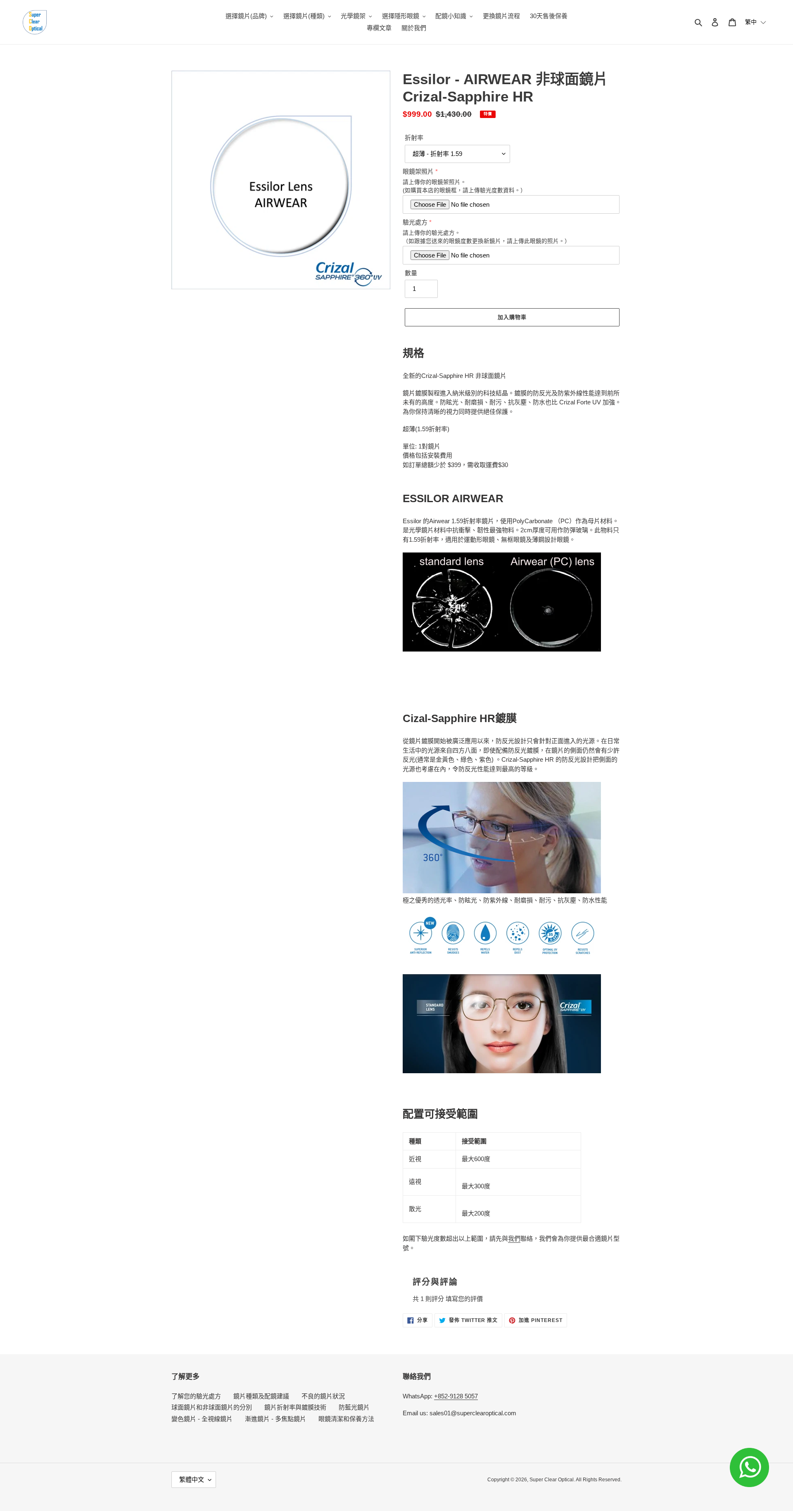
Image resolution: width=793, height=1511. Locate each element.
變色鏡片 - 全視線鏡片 (202, 1418)
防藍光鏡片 (354, 1407)
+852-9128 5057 (456, 1396)
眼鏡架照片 (418, 171)
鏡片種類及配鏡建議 (261, 1396)
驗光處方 (415, 222)
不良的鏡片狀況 (323, 1396)
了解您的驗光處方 (196, 1396)
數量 (411, 272)
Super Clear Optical (551, 1480)
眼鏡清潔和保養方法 (346, 1418)
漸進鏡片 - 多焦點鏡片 (275, 1418)
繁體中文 (191, 1479)
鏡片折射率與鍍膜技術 (295, 1407)
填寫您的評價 (464, 1298)
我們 (514, 1238)
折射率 (414, 137)
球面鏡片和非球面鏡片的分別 (211, 1407)
